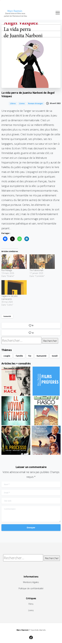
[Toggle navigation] (58, 12)
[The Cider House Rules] (46, 440)
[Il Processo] (15, 440)
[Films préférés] (46, 381)
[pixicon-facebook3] (31, 637)
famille (19, 355)
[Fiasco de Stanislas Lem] (46, 410)
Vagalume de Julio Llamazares (9, 297)
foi (29, 355)
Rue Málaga (6, 270)
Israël (55, 355)
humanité (7, 316)
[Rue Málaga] (14, 261)
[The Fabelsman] (42, 261)
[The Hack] (15, 381)
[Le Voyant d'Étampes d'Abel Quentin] (15, 410)
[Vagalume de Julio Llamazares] (14, 287)
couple (6, 355)
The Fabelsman (36, 270)
